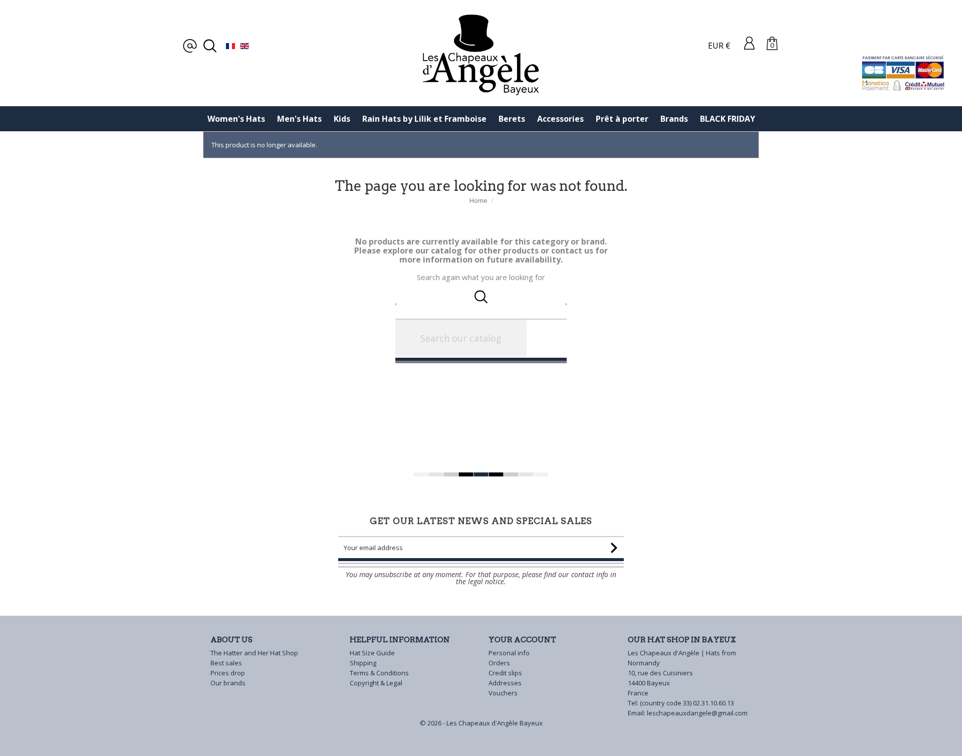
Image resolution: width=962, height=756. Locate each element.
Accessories (560, 118)
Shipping (363, 662)
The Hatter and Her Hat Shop (254, 652)
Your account (522, 639)
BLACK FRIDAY (727, 118)
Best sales (226, 662)
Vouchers (503, 692)
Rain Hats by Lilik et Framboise (424, 118)
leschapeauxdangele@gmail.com (697, 712)
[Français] (230, 46)
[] (563, 340)
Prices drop (227, 672)
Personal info (509, 652)
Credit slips (505, 672)
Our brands (228, 682)
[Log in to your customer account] (749, 43)
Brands (674, 118)
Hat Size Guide (372, 652)
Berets (512, 118)
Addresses (505, 682)
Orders (499, 662)
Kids (342, 118)
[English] (244, 46)
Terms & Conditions (379, 672)
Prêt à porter (622, 118)
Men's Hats (299, 118)
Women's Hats (236, 118)
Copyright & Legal (376, 682)
